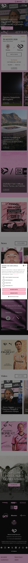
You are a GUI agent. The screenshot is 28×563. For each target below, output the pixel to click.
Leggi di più (15, 274)
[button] (14, 296)
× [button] (25, 265)
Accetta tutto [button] (14, 289)
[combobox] (23, 265)
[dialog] (14, 281)
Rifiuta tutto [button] (14, 293)
